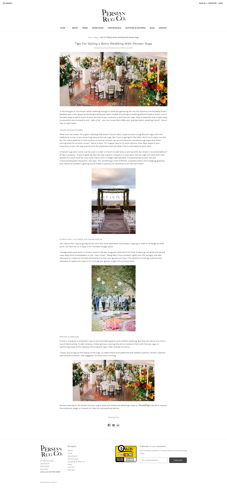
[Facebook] (109, 425)
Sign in (202, 3)
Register (212, 3)
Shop (62, 28)
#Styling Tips (113, 417)
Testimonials (114, 28)
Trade (85, 28)
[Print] (118, 425)
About (75, 28)
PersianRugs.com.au (148, 405)
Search (8, 3)
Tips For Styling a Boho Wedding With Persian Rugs (113, 43)
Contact (163, 28)
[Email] (113, 425)
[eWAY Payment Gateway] (125, 453)
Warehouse (98, 28)
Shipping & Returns (135, 28)
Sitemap (71, 470)
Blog (152, 28)
